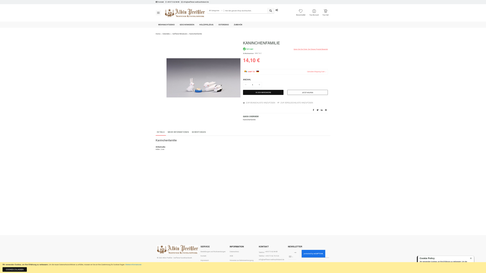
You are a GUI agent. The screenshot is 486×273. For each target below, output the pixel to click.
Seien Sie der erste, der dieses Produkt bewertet (311, 49)
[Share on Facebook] (313, 110)
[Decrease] (245, 84)
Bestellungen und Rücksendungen (213, 252)
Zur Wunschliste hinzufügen (260, 102)
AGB (231, 256)
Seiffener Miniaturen (179, 34)
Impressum (205, 260)
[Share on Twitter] (317, 110)
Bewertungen (199, 132)
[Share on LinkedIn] (321, 110)
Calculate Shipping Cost (316, 72)
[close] (471, 258)
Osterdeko (166, 34)
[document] (243, 267)
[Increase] (259, 84)
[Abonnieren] (295, 252)
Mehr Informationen (178, 132)
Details (161, 132)
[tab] (161, 133)
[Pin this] (326, 110)
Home (158, 34)
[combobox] (249, 10)
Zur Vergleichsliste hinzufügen (296, 102)
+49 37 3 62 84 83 (173, 2)
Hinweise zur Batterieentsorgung (242, 260)
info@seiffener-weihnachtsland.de (196, 2)
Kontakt (161, 2)
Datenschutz (234, 252)
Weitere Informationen (133, 265)
